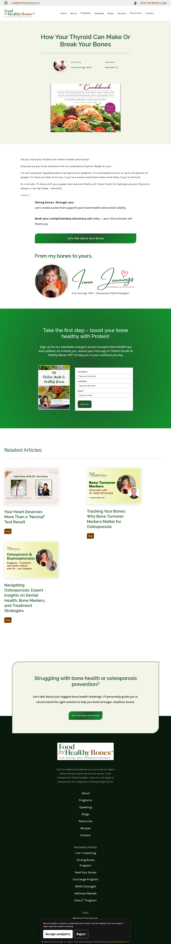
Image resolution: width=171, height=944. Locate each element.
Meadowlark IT (121, 942)
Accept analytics (58, 934)
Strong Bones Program (86, 862)
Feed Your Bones (85, 872)
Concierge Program (85, 879)
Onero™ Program (85, 900)
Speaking (85, 807)
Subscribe (84, 404)
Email (81, 391)
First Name (82, 372)
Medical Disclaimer (85, 918)
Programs (85, 800)
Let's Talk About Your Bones (85, 238)
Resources (85, 821)
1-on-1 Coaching (85, 853)
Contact (85, 835)
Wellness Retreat (86, 893)
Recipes (85, 828)
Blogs (85, 814)
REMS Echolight (85, 886)
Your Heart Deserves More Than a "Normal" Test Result (24, 516)
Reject (81, 934)
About (86, 793)
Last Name (82, 381)
